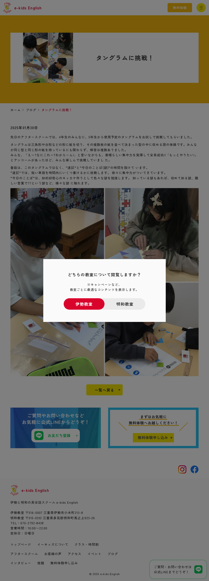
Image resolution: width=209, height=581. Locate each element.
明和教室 (125, 304)
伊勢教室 (84, 304)
